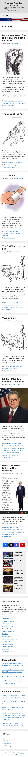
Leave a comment (9, 105)
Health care (13, 532)
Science (17, 305)
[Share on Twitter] (11, 545)
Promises (5, 534)
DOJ (3, 452)
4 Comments (8, 457)
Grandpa (17, 233)
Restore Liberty (6, 636)
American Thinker (7, 626)
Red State (5, 634)
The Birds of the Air (12, 114)
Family (12, 303)
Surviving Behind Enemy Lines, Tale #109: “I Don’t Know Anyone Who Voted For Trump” (13, 672)
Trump (18, 455)
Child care (12, 529)
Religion (14, 101)
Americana (7, 162)
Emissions (19, 529)
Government (6, 446)
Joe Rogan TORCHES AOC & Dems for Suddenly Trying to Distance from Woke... (19, 587)
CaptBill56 (5, 695)
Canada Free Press (8, 629)
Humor (17, 527)
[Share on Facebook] (5, 545)
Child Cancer (13, 307)
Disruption (20, 450)
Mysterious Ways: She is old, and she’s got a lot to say (14, 38)
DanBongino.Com (7, 624)
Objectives (21, 532)
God (5, 101)
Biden (6, 443)
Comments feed (7, 743)
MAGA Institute (6, 641)
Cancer (6, 103)
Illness (11, 165)
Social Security (13, 534)
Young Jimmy (9, 318)
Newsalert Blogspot (8, 644)
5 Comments (8, 536)
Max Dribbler (6, 713)
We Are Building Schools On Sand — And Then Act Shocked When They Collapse (13, 665)
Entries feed (5, 741)
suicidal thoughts (20, 103)
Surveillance (11, 455)
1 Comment (7, 309)
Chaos (22, 448)
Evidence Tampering (11, 452)
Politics (12, 446)
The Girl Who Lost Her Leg (14, 247)
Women (20, 101)
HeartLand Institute (8, 631)
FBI (19, 452)
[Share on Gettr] (22, 545)
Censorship (15, 448)
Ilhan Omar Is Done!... (19, 560)
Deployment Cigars (8, 621)
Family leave (6, 532)
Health (9, 101)
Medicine (12, 305)
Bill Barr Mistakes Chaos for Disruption (13, 380)
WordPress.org (6, 746)
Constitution (12, 443)
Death (11, 368)
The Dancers (9, 175)
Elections (19, 443)
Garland (4, 455)
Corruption (13, 450)
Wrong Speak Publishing (9, 639)
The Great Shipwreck (8, 683)
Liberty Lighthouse (8, 646)
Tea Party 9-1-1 (7, 651)
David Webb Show (7, 618)
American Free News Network (14, 4)
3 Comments (8, 371)
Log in (4, 738)
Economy (11, 527)
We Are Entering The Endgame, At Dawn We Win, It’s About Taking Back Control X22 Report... (18, 570)
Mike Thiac (5, 723)
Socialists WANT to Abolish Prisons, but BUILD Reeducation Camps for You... (18, 554)
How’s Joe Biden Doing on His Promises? (11, 468)
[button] (24, 15)
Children (11, 233)
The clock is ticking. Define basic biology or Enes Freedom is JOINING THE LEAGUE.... (18, 579)
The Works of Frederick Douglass (12, 681)
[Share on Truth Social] (16, 545)
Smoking (11, 103)
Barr (5, 448)
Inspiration (19, 162)
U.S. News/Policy (20, 446)
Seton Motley (6, 649)
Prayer (15, 368)
